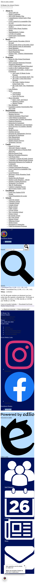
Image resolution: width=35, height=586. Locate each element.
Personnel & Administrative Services (20, 133)
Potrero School (13, 214)
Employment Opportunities (17, 35)
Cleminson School (14, 201)
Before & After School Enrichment (19, 59)
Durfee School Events (7, 306)
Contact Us (12, 37)
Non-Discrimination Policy (13, 330)
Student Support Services (16, 140)
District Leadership (14, 14)
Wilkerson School (14, 221)
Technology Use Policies (16, 183)
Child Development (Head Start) (18, 116)
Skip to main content (7, 1)
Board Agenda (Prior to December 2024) (21, 45)
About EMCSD (13, 12)
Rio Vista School (14, 217)
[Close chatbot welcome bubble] (24, 566)
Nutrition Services (14, 132)
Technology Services (15, 142)
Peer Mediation (13, 105)
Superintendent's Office (16, 112)
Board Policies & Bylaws (16, 50)
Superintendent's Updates (16, 32)
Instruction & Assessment (16, 123)
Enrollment (8, 242)
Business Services (14, 114)
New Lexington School (16, 212)
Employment (9, 329)
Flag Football (16, 94)
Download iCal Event (25, 304)
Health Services (13, 130)
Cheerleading (16, 92)
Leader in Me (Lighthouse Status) (19, 68)
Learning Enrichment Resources (18, 167)
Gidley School (13, 208)
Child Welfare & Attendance (17, 117)
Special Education (14, 139)
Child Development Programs (18, 226)
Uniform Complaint (11, 334)
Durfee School (13, 207)
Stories (11, 30)
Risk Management (14, 137)
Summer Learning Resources (17, 181)
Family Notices (13, 165)
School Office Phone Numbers (18, 28)
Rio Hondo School (14, 215)
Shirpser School (13, 219)
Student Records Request (16, 178)
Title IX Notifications (15, 185)
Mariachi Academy (18, 101)
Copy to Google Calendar (9, 304)
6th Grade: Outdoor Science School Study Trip (21, 83)
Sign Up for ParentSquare (13, 332)
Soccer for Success (18, 96)
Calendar (7, 327)
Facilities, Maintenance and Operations (20, 125)
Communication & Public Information (20, 119)
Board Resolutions (14, 52)
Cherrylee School (14, 200)
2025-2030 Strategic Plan (16, 16)
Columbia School (14, 203)
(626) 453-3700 (10, 320)
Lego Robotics (13, 89)
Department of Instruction (16, 224)
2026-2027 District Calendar (17, 148)
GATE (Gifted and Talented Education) (21, 66)
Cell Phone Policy (14, 157)
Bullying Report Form (15, 153)
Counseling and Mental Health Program (21, 160)
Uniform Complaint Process (17, 187)
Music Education (14, 98)
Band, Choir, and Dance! (20, 100)
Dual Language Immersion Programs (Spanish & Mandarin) (20, 63)
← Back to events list (8, 309)
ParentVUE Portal (14, 146)
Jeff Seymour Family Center (17, 188)
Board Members (13, 48)
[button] (9, 11)
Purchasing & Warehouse (16, 135)
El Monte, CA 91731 (8, 317)
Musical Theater (17, 103)
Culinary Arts (13, 61)
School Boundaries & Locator (18, 196)
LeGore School (13, 210)
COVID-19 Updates (15, 34)
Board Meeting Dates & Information (20, 46)
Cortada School (13, 205)
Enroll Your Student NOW (17, 192)
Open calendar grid (23, 309)
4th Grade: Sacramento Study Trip (22, 77)
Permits (11, 194)
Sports (10, 91)
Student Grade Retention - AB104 (19, 180)
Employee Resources (15, 121)
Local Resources (14, 172)
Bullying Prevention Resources (18, 155)
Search (3, 249)
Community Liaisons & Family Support (21, 158)
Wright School (13, 223)
